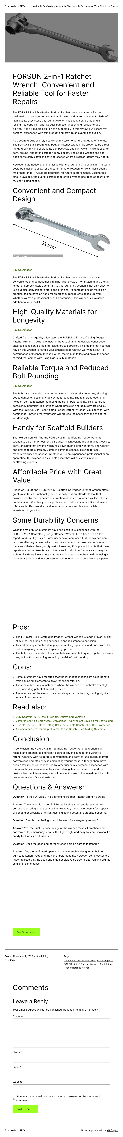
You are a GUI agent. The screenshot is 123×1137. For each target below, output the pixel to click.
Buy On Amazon (22, 269)
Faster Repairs (105, 960)
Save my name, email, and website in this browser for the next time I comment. (58, 1098)
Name (17, 1052)
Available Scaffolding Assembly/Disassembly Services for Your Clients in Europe (75, 6)
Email (17, 1067)
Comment (20, 1016)
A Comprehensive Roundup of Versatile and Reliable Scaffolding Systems (60, 729)
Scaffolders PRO (15, 6)
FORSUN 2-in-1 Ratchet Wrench (81, 964)
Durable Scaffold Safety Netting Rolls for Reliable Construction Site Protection (63, 725)
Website (17, 1081)
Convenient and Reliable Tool (80, 960)
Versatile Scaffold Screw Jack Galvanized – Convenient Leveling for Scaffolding (64, 720)
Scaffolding (42, 956)
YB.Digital (112, 1130)
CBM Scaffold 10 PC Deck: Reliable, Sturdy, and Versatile (50, 716)
